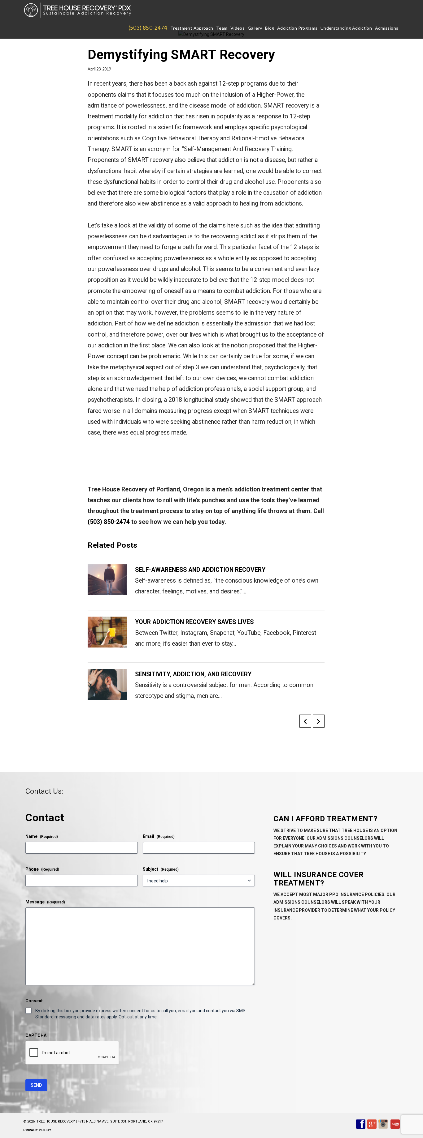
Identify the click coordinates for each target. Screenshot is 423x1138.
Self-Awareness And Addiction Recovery (200, 569)
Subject (161, 869)
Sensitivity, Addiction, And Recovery (193, 674)
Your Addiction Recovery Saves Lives (194, 622)
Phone (42, 869)
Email (159, 836)
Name (41, 836)
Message (45, 901)
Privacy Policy (37, 1130)
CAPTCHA (35, 1035)
